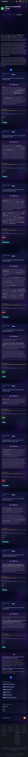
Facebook (24, 728)
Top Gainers (17, 728)
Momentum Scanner (17, 736)
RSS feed (24, 727)
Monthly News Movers (17, 733)
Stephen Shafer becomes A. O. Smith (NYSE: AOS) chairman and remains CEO (12, 440)
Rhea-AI (5, 44)
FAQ (4, 732)
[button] (16, 1)
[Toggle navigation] (26, 1)
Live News (17, 739)
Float (3, 709)
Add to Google (24, 732)
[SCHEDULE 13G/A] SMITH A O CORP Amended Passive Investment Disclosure (13, 555)
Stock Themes (17, 738)
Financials (9, 14)
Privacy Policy (10, 730)
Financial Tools (17, 741)
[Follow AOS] (26, 7)
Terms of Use (10, 727)
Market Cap (5, 706)
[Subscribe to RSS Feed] (25, 718)
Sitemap (4, 735)
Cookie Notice (10, 728)
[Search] (22, 1)
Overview (4, 14)
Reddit (24, 730)
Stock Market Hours (17, 744)
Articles (17, 727)
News (14, 14)
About (4, 727)
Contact (4, 728)
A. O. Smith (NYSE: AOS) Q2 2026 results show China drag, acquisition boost (13, 190)
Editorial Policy (4, 730)
